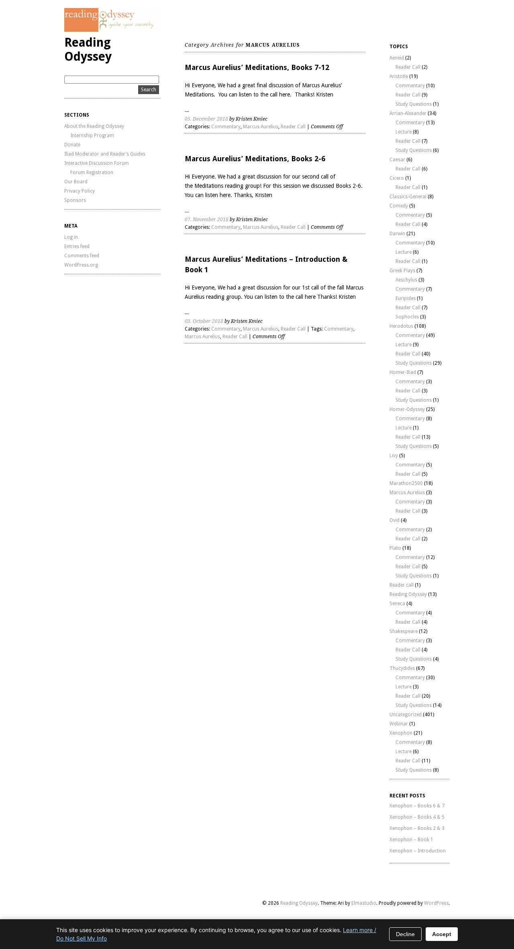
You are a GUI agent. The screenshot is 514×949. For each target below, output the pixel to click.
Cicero (397, 178)
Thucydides (402, 668)
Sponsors (75, 200)
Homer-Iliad (403, 372)
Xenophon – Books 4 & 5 (417, 817)
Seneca (397, 603)
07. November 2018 (206, 219)
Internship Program (92, 135)
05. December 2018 (206, 119)
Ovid (395, 520)
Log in (71, 237)
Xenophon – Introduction (418, 851)
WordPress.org (81, 265)
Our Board (76, 182)
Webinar (399, 724)
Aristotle (399, 76)
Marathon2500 (406, 483)
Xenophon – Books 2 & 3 (417, 828)
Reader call (402, 585)
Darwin (397, 233)
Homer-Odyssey (407, 409)
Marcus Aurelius (260, 126)
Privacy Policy (79, 191)
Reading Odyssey (88, 49)
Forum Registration (91, 172)
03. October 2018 (204, 321)
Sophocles (407, 317)
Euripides (406, 298)
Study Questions (414, 104)
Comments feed (81, 256)
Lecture (404, 132)
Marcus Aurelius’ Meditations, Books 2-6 (255, 158)
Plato (395, 548)
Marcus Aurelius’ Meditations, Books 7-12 (257, 67)
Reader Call (293, 126)
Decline (405, 934)
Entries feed (77, 246)
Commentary (226, 126)
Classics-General (408, 196)
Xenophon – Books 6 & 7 (417, 806)
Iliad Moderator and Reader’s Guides (104, 154)
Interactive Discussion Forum (96, 163)
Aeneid (397, 58)
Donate (72, 145)
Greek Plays (402, 270)
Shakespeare (404, 631)
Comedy (399, 206)
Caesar (397, 159)
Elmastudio (363, 903)
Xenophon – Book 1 (411, 839)
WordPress (436, 903)
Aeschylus (406, 280)
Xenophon (401, 733)
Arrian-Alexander (408, 113)
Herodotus (401, 326)
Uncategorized (406, 714)
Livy (394, 455)
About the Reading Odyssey (94, 126)
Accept (441, 934)
